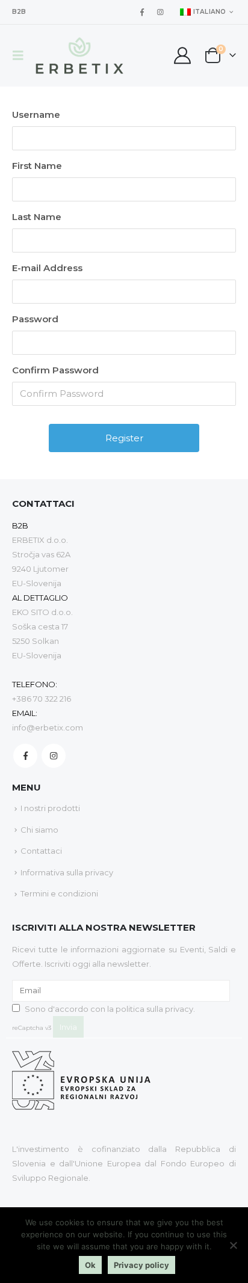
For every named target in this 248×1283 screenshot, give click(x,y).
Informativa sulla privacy (66, 872)
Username (36, 114)
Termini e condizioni (59, 893)
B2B (19, 12)
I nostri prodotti (50, 808)
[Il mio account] (182, 55)
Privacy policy (141, 1265)
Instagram (54, 756)
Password (35, 319)
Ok (90, 1265)
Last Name (36, 216)
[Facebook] (142, 12)
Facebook (25, 756)
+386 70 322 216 (41, 698)
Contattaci (41, 851)
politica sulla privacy (154, 1009)
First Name (37, 165)
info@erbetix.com (47, 727)
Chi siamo (39, 829)
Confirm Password (55, 370)
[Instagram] (161, 12)
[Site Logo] (79, 56)
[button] (21, 55)
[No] (233, 1245)
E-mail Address (47, 268)
